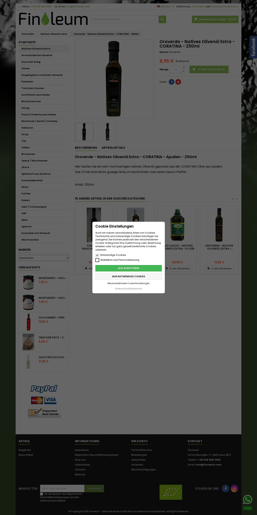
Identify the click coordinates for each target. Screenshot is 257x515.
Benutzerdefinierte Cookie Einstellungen (129, 283)
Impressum (136, 288)
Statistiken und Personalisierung (119, 260)
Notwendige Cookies (113, 255)
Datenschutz (122, 288)
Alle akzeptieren (128, 268)
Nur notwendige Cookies (128, 276)
